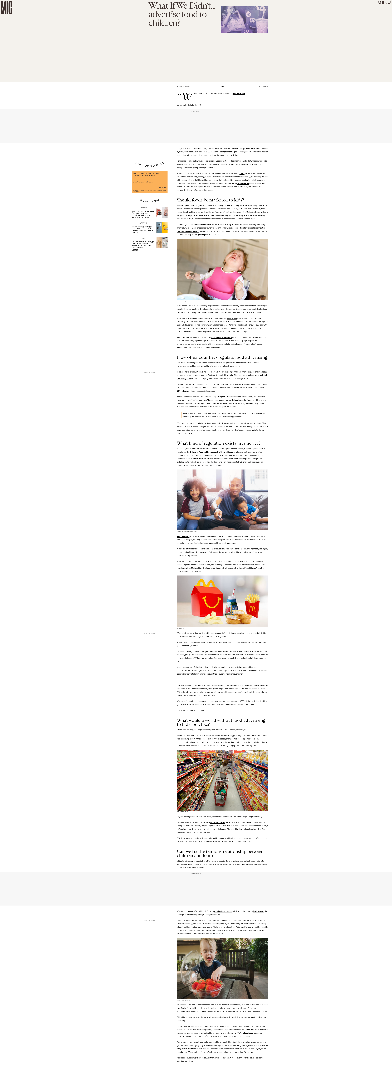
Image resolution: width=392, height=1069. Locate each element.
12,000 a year (219, 397)
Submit (162, 187)
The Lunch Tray (247, 1030)
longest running (228, 152)
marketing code (240, 667)
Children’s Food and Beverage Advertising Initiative (211, 452)
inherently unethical (202, 225)
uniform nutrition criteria (202, 459)
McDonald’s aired (217, 822)
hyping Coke (258, 911)
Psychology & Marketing (221, 337)
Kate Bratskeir (184, 86)
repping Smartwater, (223, 911)
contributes (205, 187)
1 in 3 (254, 180)
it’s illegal (200, 372)
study (241, 173)
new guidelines (231, 400)
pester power (244, 739)
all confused (248, 1033)
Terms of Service (160, 190)
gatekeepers (203, 235)
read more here (239, 93)
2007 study (232, 318)
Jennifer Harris (183, 536)
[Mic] (6, 7)
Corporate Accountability (188, 231)
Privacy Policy (136, 191)
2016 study (188, 1049)
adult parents (243, 183)
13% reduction (183, 391)
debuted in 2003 (253, 149)
